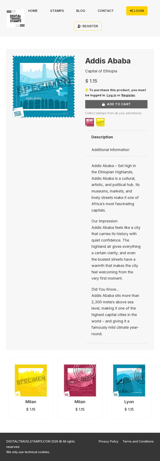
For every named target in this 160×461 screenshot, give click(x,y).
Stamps (57, 11)
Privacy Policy (108, 441)
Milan (30, 401)
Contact (106, 11)
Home (33, 11)
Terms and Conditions (138, 441)
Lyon (129, 401)
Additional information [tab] (110, 149)
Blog (80, 11)
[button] (69, 61)
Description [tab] (102, 137)
